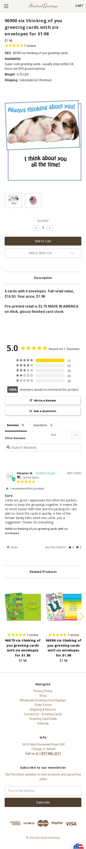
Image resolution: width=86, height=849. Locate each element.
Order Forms (43, 705)
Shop (43, 695)
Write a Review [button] (45, 400)
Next (81, 616)
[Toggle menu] (6, 6)
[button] (71, 547)
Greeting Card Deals (43, 719)
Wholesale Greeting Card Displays (43, 700)
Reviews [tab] (13, 425)
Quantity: (43, 220)
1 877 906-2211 (50, 753)
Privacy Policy (43, 691)
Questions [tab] (40, 425)
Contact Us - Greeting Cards (43, 714)
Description (43, 278)
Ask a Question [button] (45, 411)
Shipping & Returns (43, 709)
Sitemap (43, 723)
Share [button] (14, 547)
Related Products (43, 572)
